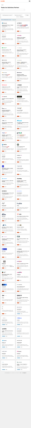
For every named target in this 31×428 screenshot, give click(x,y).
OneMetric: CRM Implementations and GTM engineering (23, 251)
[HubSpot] (3, 1)
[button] (8, 27)
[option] (7, 15)
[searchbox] (13, 10)
